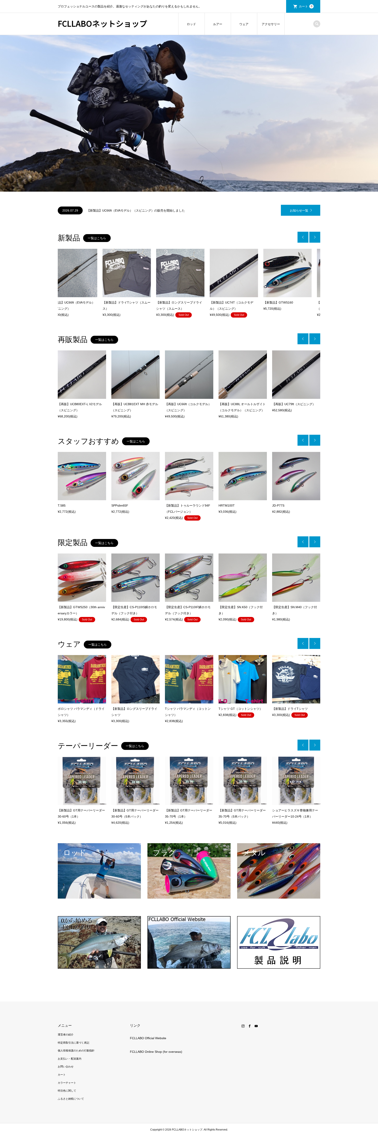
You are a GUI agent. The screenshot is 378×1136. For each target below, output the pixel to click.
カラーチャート (67, 1082)
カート (305, 6)
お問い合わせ (66, 1066)
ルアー (217, 24)
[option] (189, 113)
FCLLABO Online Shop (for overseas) (156, 1051)
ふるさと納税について (71, 1098)
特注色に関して (67, 1090)
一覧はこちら (97, 238)
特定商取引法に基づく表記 (73, 1042)
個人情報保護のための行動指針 (76, 1050)
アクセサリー (271, 24)
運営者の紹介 (66, 1034)
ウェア (243, 24)
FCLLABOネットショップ (102, 23)
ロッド (191, 24)
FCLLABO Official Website (148, 1038)
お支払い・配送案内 (69, 1058)
